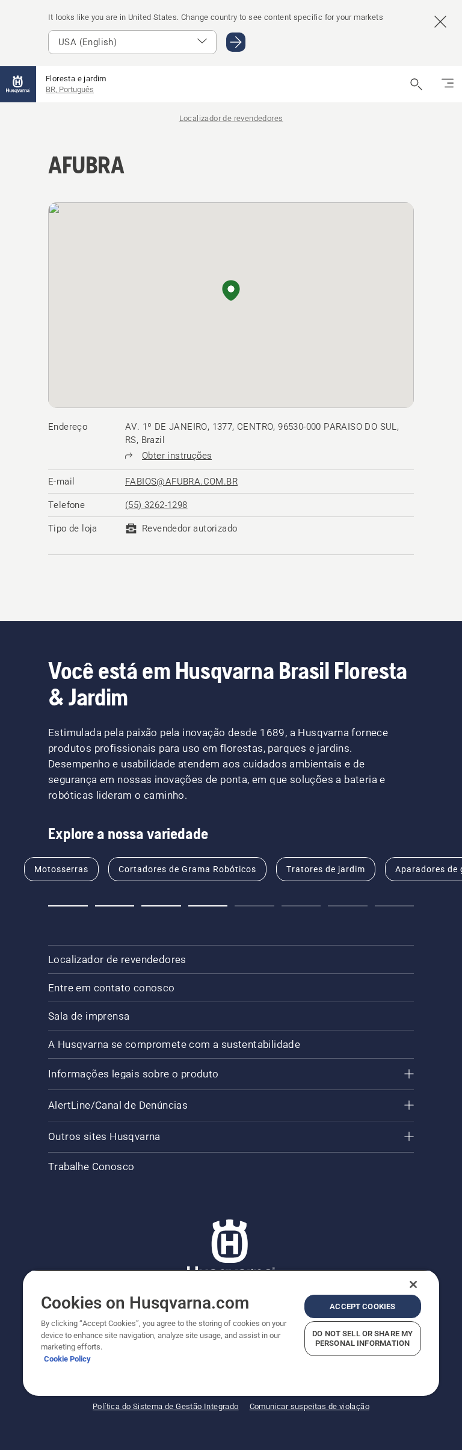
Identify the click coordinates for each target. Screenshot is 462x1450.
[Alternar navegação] (447, 84)
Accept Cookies (362, 1306)
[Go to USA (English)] (235, 42)
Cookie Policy (67, 1358)
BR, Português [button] (70, 89)
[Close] (413, 1284)
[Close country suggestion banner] (440, 21)
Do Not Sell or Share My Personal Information (362, 1338)
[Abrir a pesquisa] (416, 84)
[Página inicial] (18, 84)
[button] (231, 291)
